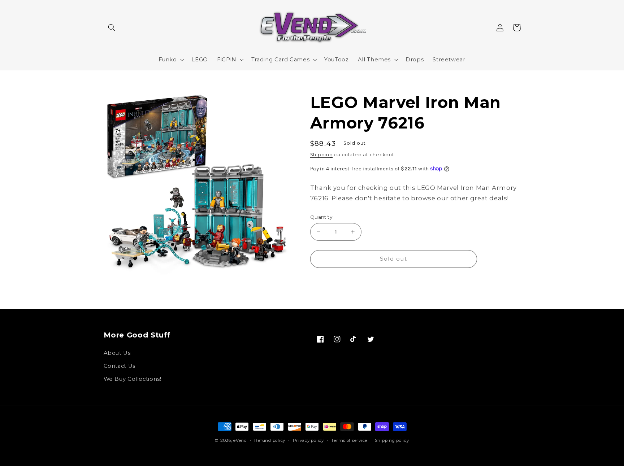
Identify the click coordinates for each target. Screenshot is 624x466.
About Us (117, 353)
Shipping (321, 154)
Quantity (321, 217)
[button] (112, 27)
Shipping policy (392, 440)
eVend (240, 440)
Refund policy (269, 440)
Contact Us (119, 366)
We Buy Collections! (132, 379)
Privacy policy (308, 440)
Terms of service (349, 440)
